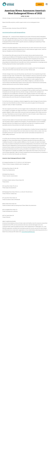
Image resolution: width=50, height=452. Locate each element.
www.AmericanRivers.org (28, 231)
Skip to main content (7, 7)
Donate (40, 4)
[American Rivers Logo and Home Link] (8, 4)
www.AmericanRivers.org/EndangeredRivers (13, 32)
